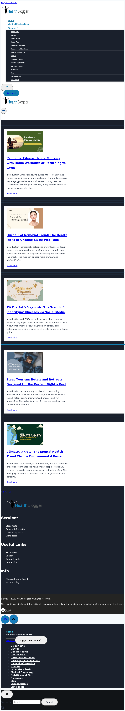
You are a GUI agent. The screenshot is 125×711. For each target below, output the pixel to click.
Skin (12, 73)
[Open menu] (3, 111)
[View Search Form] (7, 88)
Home (11, 20)
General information (18, 52)
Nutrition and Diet (17, 66)
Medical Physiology (17, 62)
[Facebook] (3, 611)
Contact (11, 93)
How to (13, 56)
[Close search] (7, 694)
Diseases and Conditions (19, 49)
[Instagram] (9, 611)
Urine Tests (15, 80)
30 (10, 492)
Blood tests (15, 32)
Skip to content (9, 2)
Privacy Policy (12, 582)
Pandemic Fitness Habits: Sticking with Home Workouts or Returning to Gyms (36, 162)
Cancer (13, 35)
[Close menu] (1, 626)
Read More (12, 193)
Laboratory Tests (17, 59)
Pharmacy (14, 69)
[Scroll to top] (5, 619)
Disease (10, 640)
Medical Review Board (19, 24)
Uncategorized (16, 76)
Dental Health (15, 38)
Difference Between (18, 45)
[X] (6, 611)
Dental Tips (15, 42)
